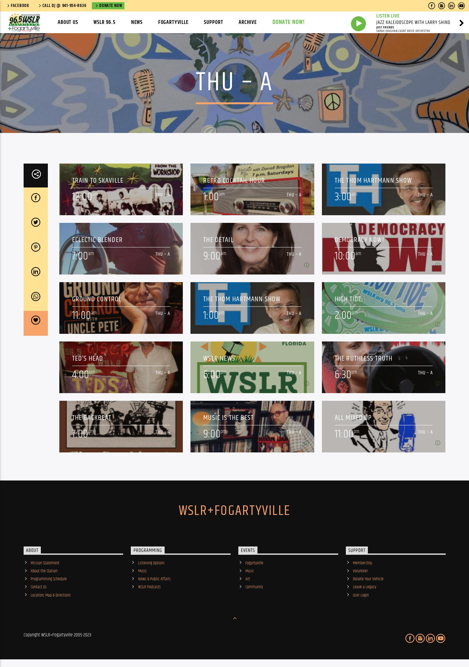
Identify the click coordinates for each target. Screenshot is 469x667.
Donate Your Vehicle (368, 579)
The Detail (218, 240)
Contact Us (39, 586)
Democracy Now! (359, 240)
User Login (361, 595)
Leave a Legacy (364, 586)
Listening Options (151, 563)
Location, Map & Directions (51, 595)
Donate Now (110, 5)
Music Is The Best (228, 417)
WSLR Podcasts (149, 586)
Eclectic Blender (97, 240)
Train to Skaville (97, 180)
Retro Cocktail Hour (234, 180)
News (137, 22)
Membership (362, 563)
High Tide (348, 299)
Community (254, 586)
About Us (68, 22)
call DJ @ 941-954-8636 (64, 5)
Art (247, 579)
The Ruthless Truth (363, 358)
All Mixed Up (353, 417)
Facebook (20, 5)
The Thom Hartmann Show (373, 180)
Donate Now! (288, 22)
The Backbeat (92, 417)
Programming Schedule (49, 579)
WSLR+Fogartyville (234, 511)
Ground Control (97, 299)
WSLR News (219, 358)
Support (213, 22)
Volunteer (360, 571)
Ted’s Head (87, 358)
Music (142, 571)
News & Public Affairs (154, 579)
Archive (248, 22)
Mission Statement (45, 563)
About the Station (44, 571)
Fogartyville (173, 22)
